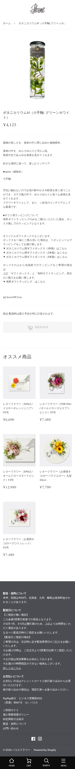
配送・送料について (14, 723)
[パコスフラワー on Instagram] (40, 739)
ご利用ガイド (11, 710)
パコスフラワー (21, 749)
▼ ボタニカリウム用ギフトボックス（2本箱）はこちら (35, 252)
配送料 (13, 313)
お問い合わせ (11, 728)
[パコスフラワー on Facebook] (33, 739)
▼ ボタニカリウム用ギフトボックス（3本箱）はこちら (35, 256)
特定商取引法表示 (13, 719)
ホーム (7, 23)
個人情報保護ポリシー (16, 714)
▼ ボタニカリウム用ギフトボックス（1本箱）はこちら (35, 248)
